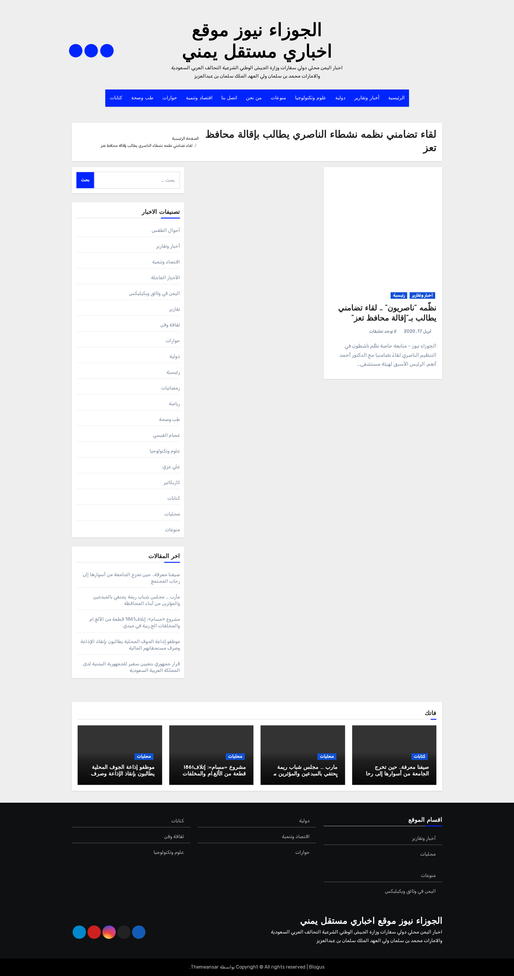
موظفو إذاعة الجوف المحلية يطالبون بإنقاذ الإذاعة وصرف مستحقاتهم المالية (123, 774)
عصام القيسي (166, 435)
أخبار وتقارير (366, 98)
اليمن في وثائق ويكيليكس (154, 293)
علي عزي (171, 466)
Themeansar (205, 967)
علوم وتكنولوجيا (311, 98)
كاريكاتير (172, 482)
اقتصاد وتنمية (199, 98)
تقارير (174, 309)
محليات (172, 514)
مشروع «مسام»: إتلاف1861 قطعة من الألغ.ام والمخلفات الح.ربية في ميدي (214, 774)
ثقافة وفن (170, 325)
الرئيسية (396, 98)
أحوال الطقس (166, 230)
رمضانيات (170, 388)
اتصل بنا (229, 98)
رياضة (174, 403)
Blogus (317, 967)
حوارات (169, 98)
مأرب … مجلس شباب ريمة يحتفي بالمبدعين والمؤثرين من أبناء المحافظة (303, 774)
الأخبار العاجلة (165, 277)
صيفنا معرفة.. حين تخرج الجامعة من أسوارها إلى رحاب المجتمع (395, 774)
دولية (340, 98)
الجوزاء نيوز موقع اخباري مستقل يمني (371, 921)
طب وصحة (142, 98)
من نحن (254, 98)
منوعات (278, 98)
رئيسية (399, 295)
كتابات (116, 98)
